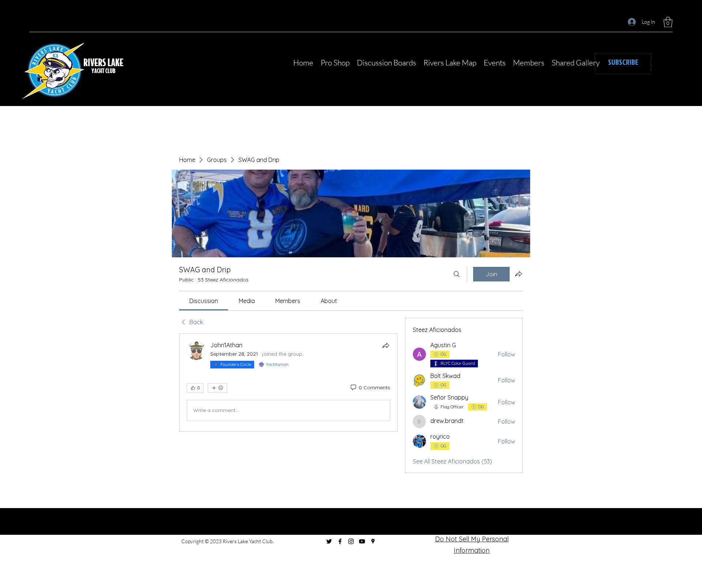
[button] (668, 22)
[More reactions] (217, 388)
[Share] (385, 345)
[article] (288, 382)
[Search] (456, 274)
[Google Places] (373, 541)
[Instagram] (351, 541)
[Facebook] (340, 541)
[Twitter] (329, 541)
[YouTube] (362, 541)
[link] (203, 300)
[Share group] (518, 273)
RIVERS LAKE (104, 62)
